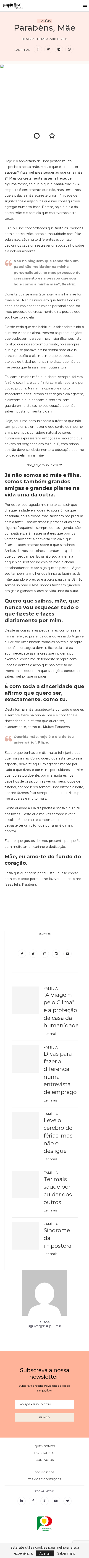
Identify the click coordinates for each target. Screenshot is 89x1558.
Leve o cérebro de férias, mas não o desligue (58, 1135)
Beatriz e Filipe (44, 1327)
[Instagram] (45, 954)
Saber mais (66, 1553)
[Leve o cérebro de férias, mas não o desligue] (25, 1125)
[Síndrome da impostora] (25, 1236)
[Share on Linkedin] (59, 49)
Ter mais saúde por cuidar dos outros (58, 1191)
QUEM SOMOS (44, 1446)
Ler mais (50, 1034)
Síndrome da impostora (57, 1238)
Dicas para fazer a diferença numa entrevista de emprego (60, 1072)
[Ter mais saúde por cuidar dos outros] (25, 1184)
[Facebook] (22, 954)
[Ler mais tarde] (36, 133)
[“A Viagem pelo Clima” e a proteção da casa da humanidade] (25, 1000)
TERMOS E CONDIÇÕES (44, 1479)
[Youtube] (67, 954)
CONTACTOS (45, 1460)
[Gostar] (52, 133)
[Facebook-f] (33, 1501)
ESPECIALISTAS (44, 1453)
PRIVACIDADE (45, 1472)
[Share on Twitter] (48, 49)
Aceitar (45, 1553)
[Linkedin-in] (21, 1501)
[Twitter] (33, 954)
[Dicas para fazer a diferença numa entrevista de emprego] (25, 1059)
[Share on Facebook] (38, 49)
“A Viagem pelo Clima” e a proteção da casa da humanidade (61, 1010)
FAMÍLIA (45, 20)
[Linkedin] (56, 954)
